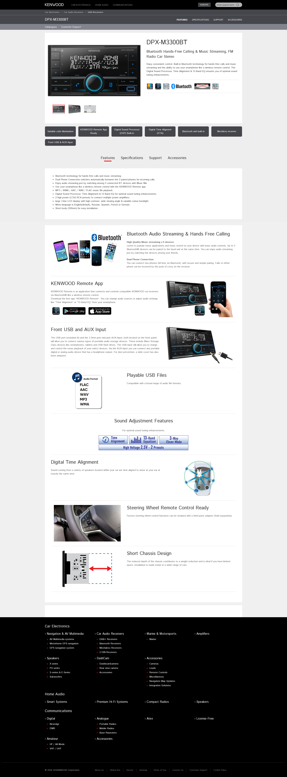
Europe (204, 4)
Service (129, 770)
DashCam (103, 658)
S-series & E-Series (60, 672)
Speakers (53, 658)
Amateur (52, 739)
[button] (94, 70)
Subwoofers (56, 677)
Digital (51, 719)
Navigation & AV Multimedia (65, 634)
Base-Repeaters (108, 733)
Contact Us (177, 770)
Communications (123, 5)
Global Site (115, 770)
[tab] (107, 160)
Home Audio (101, 5)
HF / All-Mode (57, 744)
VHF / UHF (55, 748)
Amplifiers (202, 634)
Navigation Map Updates (162, 681)
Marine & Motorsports (161, 634)
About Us (99, 770)
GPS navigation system (62, 648)
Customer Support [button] (71, 26)
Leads (152, 668)
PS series (55, 668)
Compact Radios (158, 702)
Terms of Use (159, 770)
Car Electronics (81, 5)
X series (54, 664)
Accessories (235, 19)
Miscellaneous (156, 677)
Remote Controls (158, 672)
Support (218, 19)
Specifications (200, 19)
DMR (52, 728)
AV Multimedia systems (62, 639)
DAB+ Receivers (108, 639)
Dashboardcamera (108, 664)
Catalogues (51, 26)
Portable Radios (107, 724)
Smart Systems (57, 702)
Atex (150, 719)
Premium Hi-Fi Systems (112, 702)
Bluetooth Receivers (110, 643)
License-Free (205, 719)
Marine (152, 639)
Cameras (154, 664)
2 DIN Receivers (108, 652)
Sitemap (143, 770)
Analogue (103, 719)
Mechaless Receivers (110, 648)
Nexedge (54, 724)
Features (182, 19)
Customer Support (198, 770)
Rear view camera (108, 668)
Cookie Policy (219, 770)
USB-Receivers (95, 12)
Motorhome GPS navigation (64, 643)
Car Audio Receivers (73, 12)
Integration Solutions (160, 685)
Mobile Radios (106, 728)
